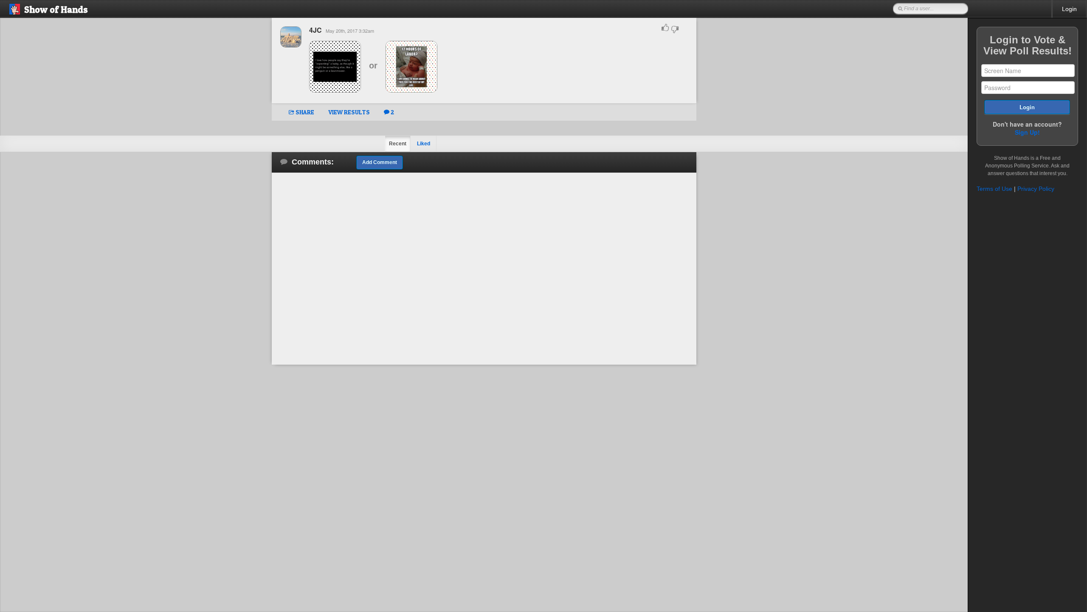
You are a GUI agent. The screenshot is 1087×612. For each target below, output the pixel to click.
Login (1069, 9)
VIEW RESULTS (349, 112)
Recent (397, 144)
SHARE (304, 112)
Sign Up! (1027, 132)
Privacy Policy (1035, 188)
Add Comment (379, 162)
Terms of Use (994, 188)
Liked (423, 144)
